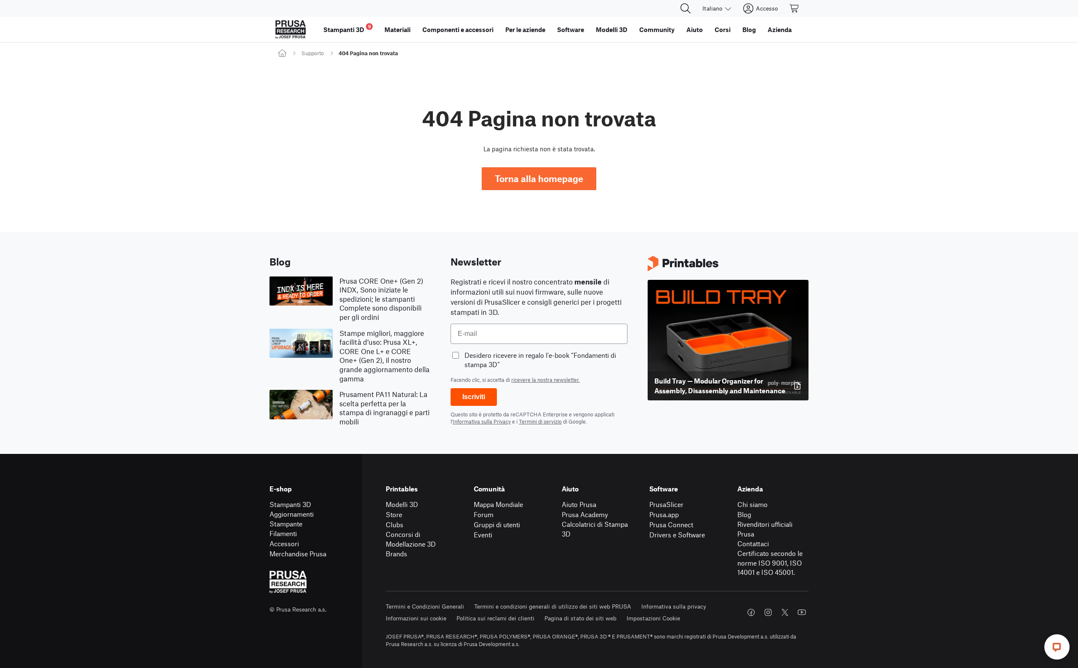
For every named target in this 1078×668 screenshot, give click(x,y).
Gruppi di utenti (497, 524)
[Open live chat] (1057, 647)
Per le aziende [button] (525, 29)
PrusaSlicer (666, 504)
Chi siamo (752, 504)
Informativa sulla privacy (673, 606)
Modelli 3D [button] (611, 29)
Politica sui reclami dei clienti (495, 618)
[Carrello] (794, 8)
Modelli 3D (402, 504)
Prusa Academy (585, 514)
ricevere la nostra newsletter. (545, 379)
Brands (396, 554)
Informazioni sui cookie (416, 618)
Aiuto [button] (694, 29)
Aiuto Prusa (579, 504)
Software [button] (570, 29)
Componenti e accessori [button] (458, 29)
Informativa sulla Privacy (482, 421)
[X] (785, 612)
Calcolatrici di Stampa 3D (595, 529)
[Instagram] (768, 612)
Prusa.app (664, 514)
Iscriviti (473, 396)
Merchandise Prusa (298, 554)
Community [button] (657, 29)
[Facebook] (751, 612)
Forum (484, 514)
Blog (744, 514)
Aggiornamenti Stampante (292, 519)
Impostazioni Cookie (653, 618)
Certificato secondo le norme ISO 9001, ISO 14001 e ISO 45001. (770, 562)
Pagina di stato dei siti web (580, 618)
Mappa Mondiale (498, 504)
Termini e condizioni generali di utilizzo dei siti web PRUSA (552, 606)
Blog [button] (749, 29)
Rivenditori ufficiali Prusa (764, 529)
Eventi (483, 535)
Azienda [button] (780, 29)
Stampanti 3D (290, 504)
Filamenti (283, 533)
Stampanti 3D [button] (347, 28)
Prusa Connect (671, 524)
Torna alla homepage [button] (539, 178)
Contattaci (753, 543)
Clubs (394, 524)
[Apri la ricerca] (685, 8)
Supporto (313, 53)
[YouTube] (801, 612)
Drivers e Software (677, 535)
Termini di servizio (540, 421)
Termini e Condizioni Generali (425, 606)
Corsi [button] (723, 29)
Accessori (284, 543)
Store (394, 514)
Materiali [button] (397, 29)
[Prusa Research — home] (291, 29)
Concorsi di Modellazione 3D (411, 539)
